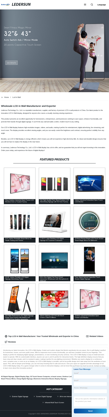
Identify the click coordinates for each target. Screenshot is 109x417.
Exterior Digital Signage (20, 396)
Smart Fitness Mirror (8, 379)
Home (6, 97)
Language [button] (101, 5)
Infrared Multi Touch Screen (54, 402)
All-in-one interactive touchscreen (71, 396)
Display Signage (60, 379)
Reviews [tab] (12, 342)
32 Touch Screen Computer (40, 376)
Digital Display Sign (22, 376)
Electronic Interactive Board (44, 379)
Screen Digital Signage (44, 396)
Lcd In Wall (16, 97)
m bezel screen (56, 376)
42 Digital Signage (7, 376)
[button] (85, 4)
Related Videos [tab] (96, 336)
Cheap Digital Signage (24, 379)
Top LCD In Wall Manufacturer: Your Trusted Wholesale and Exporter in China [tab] (43, 336)
